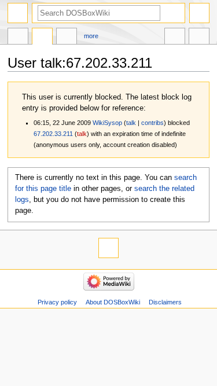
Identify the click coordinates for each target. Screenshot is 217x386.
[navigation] (18, 13)
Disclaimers (165, 302)
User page (18, 37)
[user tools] (199, 13)
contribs (152, 122)
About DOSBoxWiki (113, 302)
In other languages (175, 37)
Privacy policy (57, 302)
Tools (199, 37)
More (91, 35)
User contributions (66, 37)
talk (131, 122)
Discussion (42, 37)
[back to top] (108, 248)
